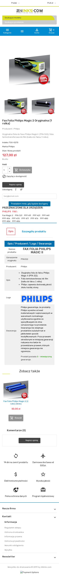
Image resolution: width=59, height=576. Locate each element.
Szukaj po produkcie (14, 22)
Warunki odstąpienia (14, 545)
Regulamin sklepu (13, 528)
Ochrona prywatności (15, 541)
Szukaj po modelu (13, 18)
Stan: (4, 151)
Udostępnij (16, 189)
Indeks (5, 142)
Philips (11, 146)
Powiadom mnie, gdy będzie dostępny (29, 204)
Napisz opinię (15, 185)
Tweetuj (21, 189)
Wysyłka (8, 550)
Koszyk (16, 418)
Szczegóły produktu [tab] (34, 231)
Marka (5, 146)
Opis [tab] (10, 231)
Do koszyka (22, 170)
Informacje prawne (13, 536)
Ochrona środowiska (14, 532)
